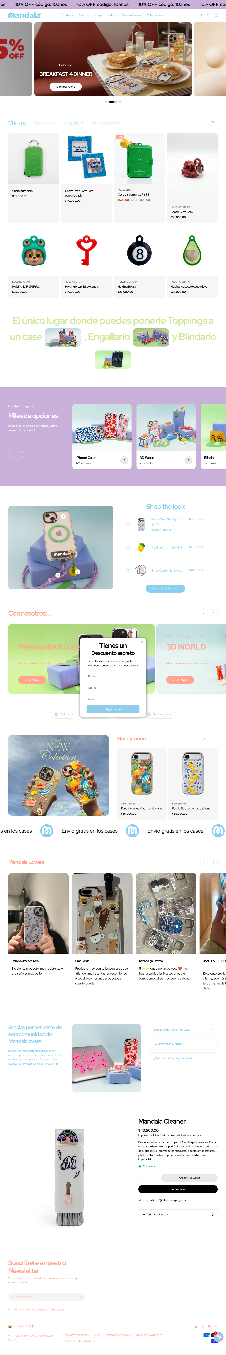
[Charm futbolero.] (33, 158)
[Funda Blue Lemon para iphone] (193, 773)
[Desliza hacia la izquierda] (12, 453)
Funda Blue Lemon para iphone (191, 808)
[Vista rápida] (55, 140)
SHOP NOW (32, 679)
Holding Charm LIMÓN (166, 547)
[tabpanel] (113, 215)
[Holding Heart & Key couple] (86, 250)
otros (214, 122)
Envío (163, 1135)
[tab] (17, 122)
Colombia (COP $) (23, 1326)
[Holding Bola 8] (139, 250)
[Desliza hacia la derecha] (22, 453)
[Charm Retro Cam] (192, 167)
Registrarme (113, 709)
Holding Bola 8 (127, 286)
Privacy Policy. (57, 1308)
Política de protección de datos (80, 1341)
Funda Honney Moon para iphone (141, 808)
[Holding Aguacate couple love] (192, 250)
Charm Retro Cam (182, 212)
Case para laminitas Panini (133, 194)
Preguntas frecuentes (76, 1335)
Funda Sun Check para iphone (166, 521)
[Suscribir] (81, 1296)
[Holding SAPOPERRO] (33, 250)
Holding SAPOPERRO (26, 286)
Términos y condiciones (117, 1335)
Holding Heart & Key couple (81, 286)
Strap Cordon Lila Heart (167, 570)
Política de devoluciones (148, 1335)
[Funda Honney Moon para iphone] (142, 773)
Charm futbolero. (22, 191)
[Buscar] (200, 15)
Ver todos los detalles (155, 1214)
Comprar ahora (65, 86)
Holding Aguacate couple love (189, 286)
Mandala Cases (27, 1336)
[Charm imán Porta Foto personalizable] (86, 158)
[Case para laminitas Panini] (139, 158)
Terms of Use (40, 1308)
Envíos (96, 1335)
